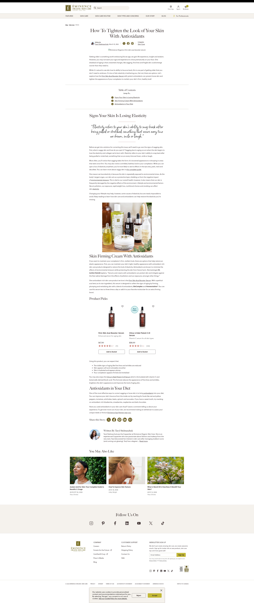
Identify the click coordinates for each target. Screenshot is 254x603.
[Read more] (88, 470)
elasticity (96, 189)
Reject (139, 595)
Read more (144, 441)
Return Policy (126, 546)
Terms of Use (110, 584)
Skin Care (71, 25)
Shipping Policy (127, 550)
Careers (96, 546)
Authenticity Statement (124, 584)
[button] (178, 7)
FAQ (122, 558)
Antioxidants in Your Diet (124, 104)
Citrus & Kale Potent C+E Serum (139, 334)
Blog (66, 25)
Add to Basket (111, 352)
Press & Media (98, 558)
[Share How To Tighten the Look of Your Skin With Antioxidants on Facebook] (128, 43)
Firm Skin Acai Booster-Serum (113, 76)
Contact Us (125, 554)
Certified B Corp (99, 554)
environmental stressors (100, 180)
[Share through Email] (130, 419)
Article (77, 25)
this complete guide (133, 169)
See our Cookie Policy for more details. (113, 598)
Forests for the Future (101, 550)
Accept (154, 595)
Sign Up (181, 555)
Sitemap (100, 584)
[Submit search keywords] (95, 8)
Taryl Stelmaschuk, (102, 44)
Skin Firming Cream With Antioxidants (129, 101)
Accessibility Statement (142, 584)
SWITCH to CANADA (183, 584)
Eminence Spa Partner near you (119, 413)
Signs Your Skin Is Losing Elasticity (127, 97)
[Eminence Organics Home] (78, 8)
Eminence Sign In (158, 584)
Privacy (92, 584)
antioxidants (148, 393)
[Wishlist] (122, 306)
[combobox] (111, 8)
